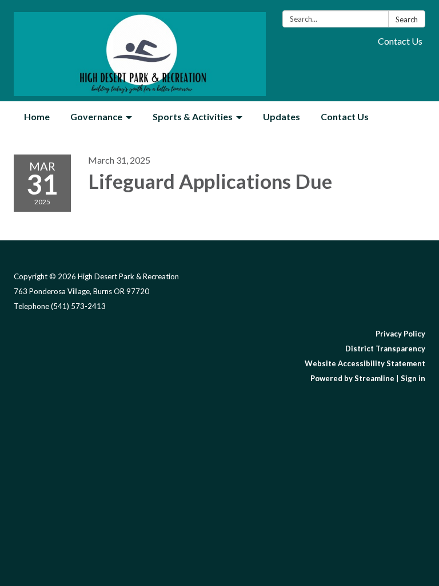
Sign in (413, 378)
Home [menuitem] (37, 116)
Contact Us (400, 40)
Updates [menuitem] (281, 116)
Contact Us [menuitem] (345, 116)
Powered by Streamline (352, 378)
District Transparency (385, 348)
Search (407, 19)
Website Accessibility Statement (365, 363)
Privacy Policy (400, 333)
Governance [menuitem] (96, 116)
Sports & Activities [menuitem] (193, 116)
